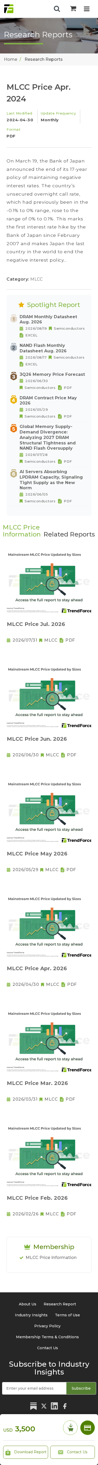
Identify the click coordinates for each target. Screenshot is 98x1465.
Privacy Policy (47, 1326)
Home (10, 59)
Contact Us (76, 1452)
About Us (27, 1304)
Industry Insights (31, 1315)
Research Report (60, 1304)
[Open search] (57, 9)
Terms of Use (67, 1315)
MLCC (36, 279)
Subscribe (81, 1388)
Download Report (30, 1452)
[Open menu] (86, 9)
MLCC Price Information (51, 1257)
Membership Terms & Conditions (47, 1337)
